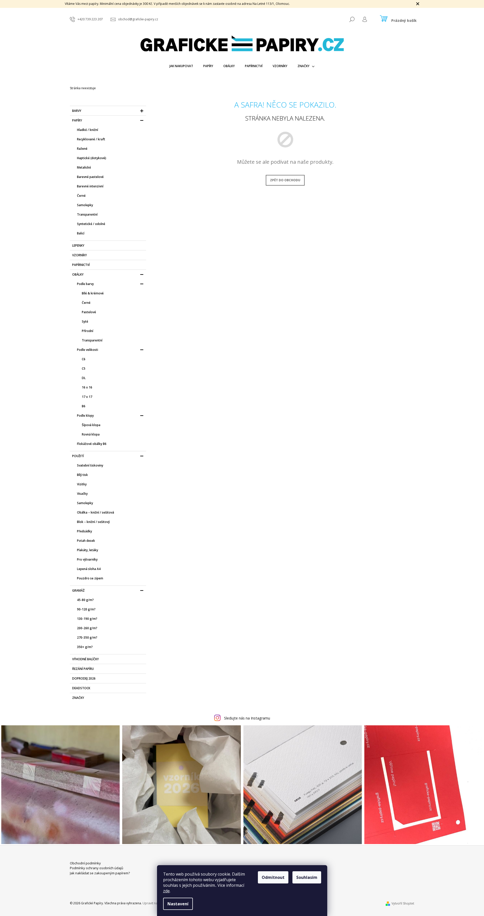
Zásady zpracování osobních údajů (242, 524)
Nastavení (178, 904)
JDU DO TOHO (242, 514)
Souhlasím (306, 877)
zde (166, 891)
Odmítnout (273, 877)
